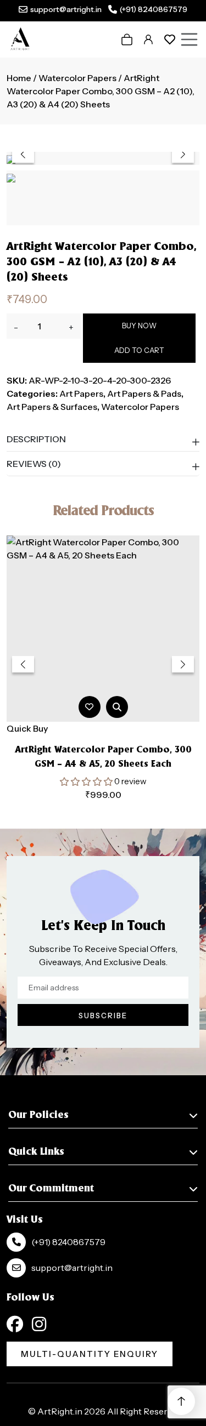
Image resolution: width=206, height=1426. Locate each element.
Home (19, 77)
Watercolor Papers (77, 77)
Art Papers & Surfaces (52, 406)
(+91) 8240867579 (153, 9)
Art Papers (81, 393)
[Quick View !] (117, 707)
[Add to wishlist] (89, 706)
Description (36, 438)
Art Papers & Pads (144, 393)
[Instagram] (39, 1324)
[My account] (148, 39)
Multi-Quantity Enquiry (89, 1354)
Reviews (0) (34, 463)
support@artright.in (66, 9)
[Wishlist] (169, 39)
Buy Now (139, 325)
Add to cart (139, 350)
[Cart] (127, 39)
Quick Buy (27, 728)
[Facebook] (15, 1324)
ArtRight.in (59, 1411)
